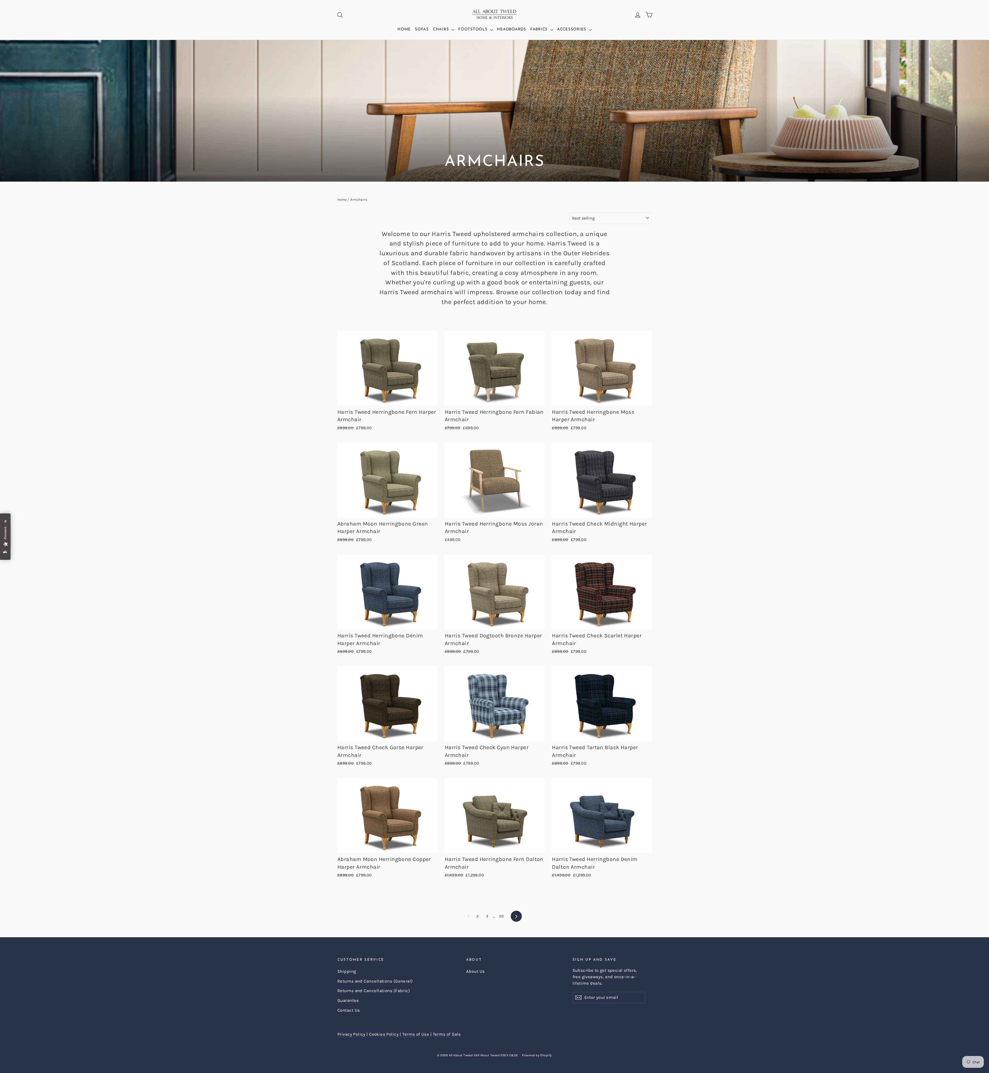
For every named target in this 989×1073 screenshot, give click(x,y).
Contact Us (348, 1010)
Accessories (572, 29)
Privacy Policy (351, 1034)
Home (404, 29)
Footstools (473, 29)
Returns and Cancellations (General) (375, 981)
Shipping (346, 971)
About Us (475, 971)
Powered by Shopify (537, 1055)
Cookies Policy (384, 1034)
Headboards (511, 29)
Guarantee (348, 1000)
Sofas (422, 29)
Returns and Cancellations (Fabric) (373, 990)
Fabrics (539, 29)
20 (501, 916)
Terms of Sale (447, 1034)
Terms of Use (415, 1034)
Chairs (441, 29)
